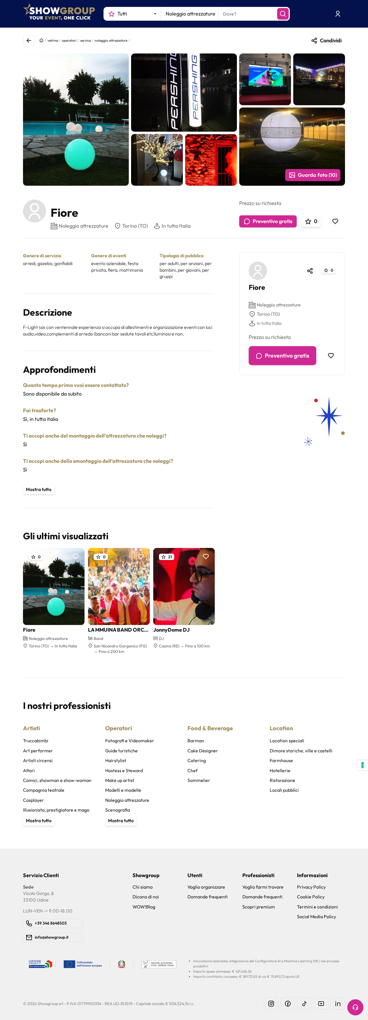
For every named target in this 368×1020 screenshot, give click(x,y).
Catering (196, 760)
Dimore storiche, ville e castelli (301, 751)
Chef (192, 770)
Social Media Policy (316, 916)
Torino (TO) (135, 226)
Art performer (38, 751)
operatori (69, 40)
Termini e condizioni (317, 907)
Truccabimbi (35, 740)
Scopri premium (258, 907)
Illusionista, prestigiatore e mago (56, 810)
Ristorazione (282, 780)
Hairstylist (115, 760)
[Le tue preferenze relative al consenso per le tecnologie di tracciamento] (362, 765)
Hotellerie (280, 770)
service (85, 40)
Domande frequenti (207, 897)
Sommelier (198, 780)
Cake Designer (202, 751)
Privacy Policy (311, 887)
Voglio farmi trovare (262, 887)
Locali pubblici (284, 790)
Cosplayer (33, 800)
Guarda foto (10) (317, 175)
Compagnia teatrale (43, 790)
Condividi (331, 40)
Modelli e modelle (123, 790)
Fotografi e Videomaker (129, 740)
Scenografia (117, 810)
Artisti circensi (38, 760)
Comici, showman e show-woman (57, 780)
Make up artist (119, 780)
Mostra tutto (38, 489)
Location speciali (287, 740)
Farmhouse (281, 760)
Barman (195, 740)
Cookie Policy (311, 897)
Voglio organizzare (206, 887)
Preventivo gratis (272, 221)
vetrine (52, 40)
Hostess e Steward (124, 770)
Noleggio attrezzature (279, 305)
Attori (29, 770)
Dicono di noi (146, 897)
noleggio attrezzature (111, 40)
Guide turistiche (121, 751)
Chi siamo (143, 887)
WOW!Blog (144, 907)
